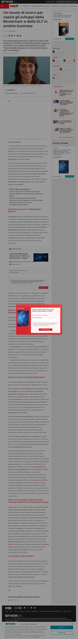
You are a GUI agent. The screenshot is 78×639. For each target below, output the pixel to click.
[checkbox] (32, 323)
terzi (53, 323)
